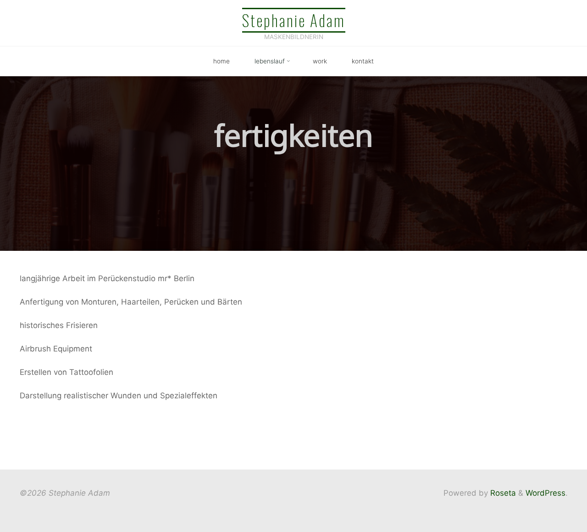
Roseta (502, 493)
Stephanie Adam (293, 20)
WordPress (545, 493)
